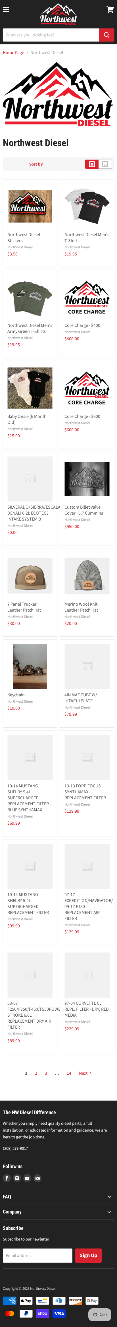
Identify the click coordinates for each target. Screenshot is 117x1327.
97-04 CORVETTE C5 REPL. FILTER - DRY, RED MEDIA (86, 1009)
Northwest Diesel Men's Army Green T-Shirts (29, 328)
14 (69, 1073)
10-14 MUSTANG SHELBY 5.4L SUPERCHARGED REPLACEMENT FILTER (28, 903)
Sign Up (88, 1255)
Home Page (13, 52)
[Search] (106, 35)
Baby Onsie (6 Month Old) (27, 419)
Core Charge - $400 (82, 325)
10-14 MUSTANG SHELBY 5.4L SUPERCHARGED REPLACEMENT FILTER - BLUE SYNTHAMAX (29, 798)
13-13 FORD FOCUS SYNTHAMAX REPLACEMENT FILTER (85, 792)
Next (83, 1073)
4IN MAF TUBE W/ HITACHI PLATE (80, 698)
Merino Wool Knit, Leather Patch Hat (81, 607)
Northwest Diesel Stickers (23, 238)
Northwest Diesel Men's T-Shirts (86, 238)
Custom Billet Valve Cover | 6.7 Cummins (83, 510)
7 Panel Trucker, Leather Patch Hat (24, 607)
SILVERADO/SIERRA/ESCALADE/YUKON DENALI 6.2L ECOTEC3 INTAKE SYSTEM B (44, 513)
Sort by (36, 164)
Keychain (16, 695)
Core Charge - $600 (82, 416)
